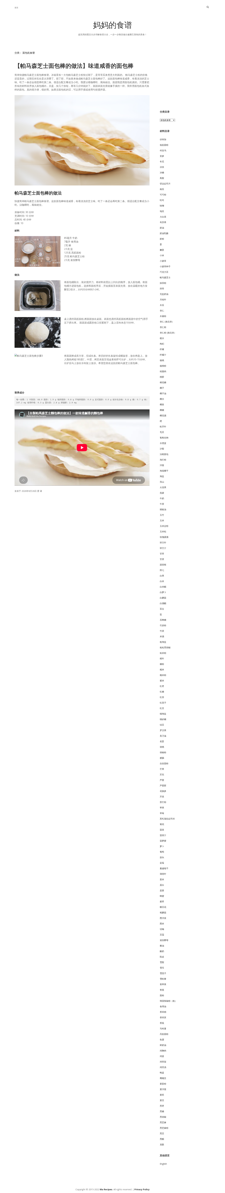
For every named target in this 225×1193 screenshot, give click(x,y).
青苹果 (163, 984)
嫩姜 (162, 249)
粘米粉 (163, 652)
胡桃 (162, 746)
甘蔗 (162, 559)
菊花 (162, 824)
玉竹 (162, 514)
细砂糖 (163, 719)
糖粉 (162, 664)
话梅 (162, 929)
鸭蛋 (162, 1072)
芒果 (162, 768)
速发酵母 (164, 940)
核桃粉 (163, 365)
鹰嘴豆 (163, 1078)
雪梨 (162, 962)
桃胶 (162, 376)
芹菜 (162, 796)
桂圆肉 (163, 371)
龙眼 (162, 1144)
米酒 (162, 636)
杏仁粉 (163, 327)
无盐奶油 (164, 294)
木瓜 (162, 305)
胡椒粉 (163, 752)
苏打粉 (163, 802)
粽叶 (162, 658)
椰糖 (162, 410)
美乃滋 (163, 735)
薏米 (162, 879)
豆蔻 (162, 934)
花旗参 (163, 791)
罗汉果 (163, 730)
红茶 (162, 697)
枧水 (162, 338)
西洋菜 (163, 918)
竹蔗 (162, 630)
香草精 (163, 1011)
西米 (162, 923)
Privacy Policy (142, 1189)
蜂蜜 (162, 895)
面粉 (162, 995)
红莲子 (163, 702)
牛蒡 (162, 503)
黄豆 (162, 1100)
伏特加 (163, 139)
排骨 (162, 288)
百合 (162, 608)
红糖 (162, 691)
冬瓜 (162, 161)
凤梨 (162, 178)
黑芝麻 (163, 1122)
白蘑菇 (163, 597)
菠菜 (162, 829)
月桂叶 (163, 299)
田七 (162, 570)
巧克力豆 (164, 271)
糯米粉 (163, 675)
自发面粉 (164, 763)
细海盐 (163, 713)
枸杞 (162, 343)
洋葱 (162, 465)
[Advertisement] (185, 80)
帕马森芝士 (165, 277)
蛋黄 (162, 890)
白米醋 (163, 586)
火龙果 (163, 487)
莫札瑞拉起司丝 (167, 818)
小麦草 (163, 260)
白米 (162, 581)
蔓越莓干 (164, 868)
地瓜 (162, 211)
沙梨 (162, 448)
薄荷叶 (163, 873)
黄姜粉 (163, 1083)
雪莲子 (163, 973)
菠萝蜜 (163, 840)
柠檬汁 (163, 354)
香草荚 (163, 1017)
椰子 (162, 387)
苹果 (162, 807)
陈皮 (162, 956)
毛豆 (162, 432)
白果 (162, 575)
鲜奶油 (163, 1045)
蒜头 (162, 857)
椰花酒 (163, 415)
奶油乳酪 (164, 233)
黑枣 (162, 1105)
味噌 (162, 205)
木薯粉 (163, 316)
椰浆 (162, 404)
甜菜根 (163, 564)
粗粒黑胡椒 (165, 647)
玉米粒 (163, 531)
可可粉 (163, 194)
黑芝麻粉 (164, 1127)
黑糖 (162, 1111)
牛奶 (162, 498)
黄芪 (162, 1094)
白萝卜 (163, 592)
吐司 (162, 200)
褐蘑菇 (163, 912)
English (163, 1163)
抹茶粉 (163, 282)
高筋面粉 (164, 1034)
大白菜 (163, 216)
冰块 (162, 167)
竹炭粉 (163, 625)
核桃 (162, 360)
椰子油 (163, 393)
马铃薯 (163, 1028)
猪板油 (163, 509)
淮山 (162, 481)
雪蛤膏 (163, 978)
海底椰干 (164, 470)
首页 (16, 7)
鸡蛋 (162, 1056)
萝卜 (162, 846)
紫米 (162, 680)
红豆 (162, 708)
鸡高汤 (163, 1067)
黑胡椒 (163, 1116)
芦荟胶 (163, 785)
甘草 (162, 553)
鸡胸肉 (163, 1050)
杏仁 (162, 310)
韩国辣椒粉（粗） (168, 1000)
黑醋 (162, 1138)
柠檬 (162, 349)
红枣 (162, 686)
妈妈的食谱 (112, 26)
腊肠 (162, 757)
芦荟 (162, 780)
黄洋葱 (163, 1089)
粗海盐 (163, 641)
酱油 (162, 945)
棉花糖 (163, 382)
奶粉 (162, 238)
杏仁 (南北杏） (167, 321)
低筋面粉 (164, 144)
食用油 (163, 1006)
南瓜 (162, 189)
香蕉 (162, 1022)
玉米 (162, 520)
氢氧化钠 (164, 437)
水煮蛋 (163, 443)
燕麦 (162, 492)
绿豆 (162, 724)
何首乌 (163, 150)
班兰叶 (163, 542)
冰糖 (162, 172)
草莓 (162, 813)
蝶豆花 (163, 907)
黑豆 (162, 1133)
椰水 (162, 398)
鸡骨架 (163, 1061)
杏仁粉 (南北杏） (168, 332)
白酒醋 (163, 603)
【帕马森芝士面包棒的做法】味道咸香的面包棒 (74, 65)
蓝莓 (162, 862)
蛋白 (162, 884)
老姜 (162, 741)
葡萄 (162, 851)
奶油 (162, 227)
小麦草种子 (165, 266)
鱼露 (162, 1039)
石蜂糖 (163, 619)
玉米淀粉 (164, 525)
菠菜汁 (163, 835)
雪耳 (162, 967)
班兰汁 (163, 548)
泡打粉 (163, 459)
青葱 (162, 989)
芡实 (162, 774)
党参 (162, 155)
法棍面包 (164, 454)
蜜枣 (162, 901)
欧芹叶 (163, 426)
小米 (162, 255)
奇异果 (163, 222)
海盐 (162, 476)
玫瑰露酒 (164, 537)
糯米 (162, 669)
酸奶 (162, 951)
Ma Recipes (106, 1189)
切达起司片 (165, 183)
